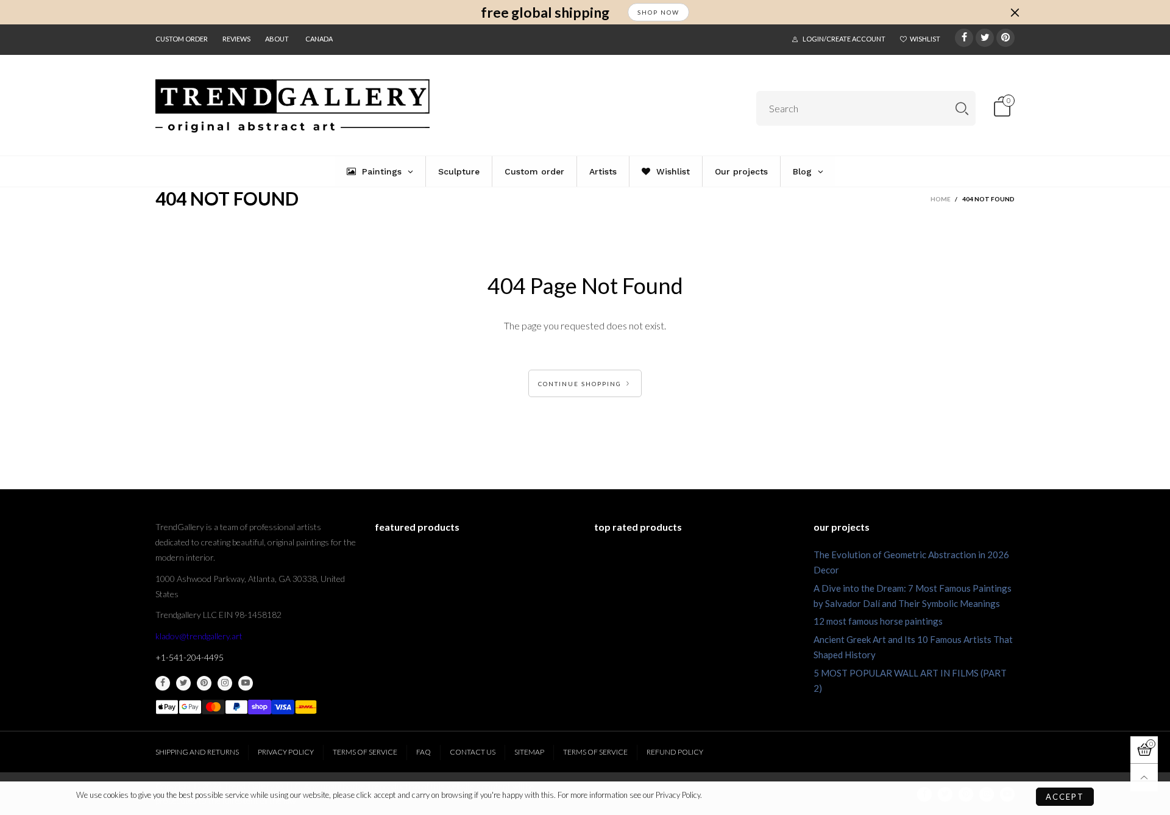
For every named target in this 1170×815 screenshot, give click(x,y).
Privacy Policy (286, 751)
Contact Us (472, 751)
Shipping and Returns (197, 751)
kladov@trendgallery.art (199, 636)
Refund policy (675, 751)
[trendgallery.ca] (292, 106)
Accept (1065, 797)
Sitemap (529, 751)
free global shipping (545, 12)
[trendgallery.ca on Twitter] (183, 683)
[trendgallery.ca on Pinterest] (204, 683)
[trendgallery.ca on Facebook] (162, 683)
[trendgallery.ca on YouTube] (245, 683)
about (277, 39)
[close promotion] (1014, 12)
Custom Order (181, 39)
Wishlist (925, 39)
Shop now (658, 12)
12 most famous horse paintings (878, 621)
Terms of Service (365, 751)
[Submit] (962, 108)
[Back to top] (1144, 777)
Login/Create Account (844, 39)
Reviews (236, 39)
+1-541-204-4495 (189, 657)
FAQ (423, 751)
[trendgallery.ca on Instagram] (225, 683)
